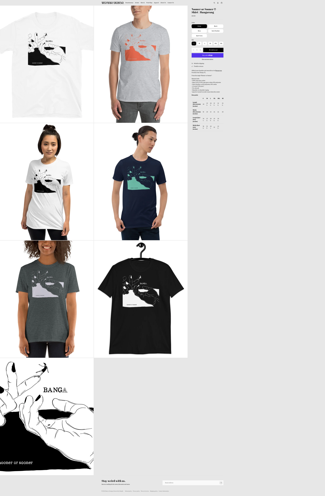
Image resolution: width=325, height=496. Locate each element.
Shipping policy (154, 491)
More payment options (207, 59)
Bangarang (218, 70)
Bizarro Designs (109, 491)
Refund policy (128, 491)
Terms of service (145, 491)
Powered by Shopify (118, 491)
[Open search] (214, 3)
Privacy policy (136, 491)
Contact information (164, 491)
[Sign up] (221, 482)
